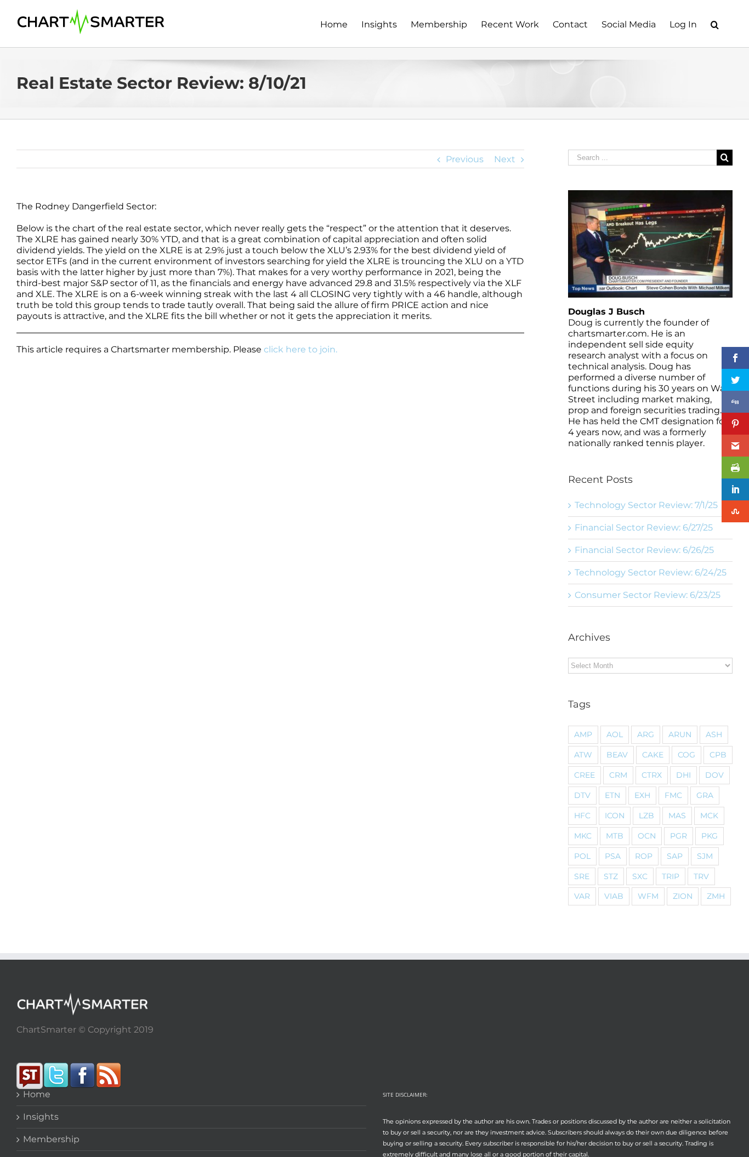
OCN (647, 836)
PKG (709, 836)
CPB (718, 755)
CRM (618, 775)
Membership (51, 1139)
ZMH (716, 896)
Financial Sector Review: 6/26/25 (644, 550)
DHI (683, 775)
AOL (614, 734)
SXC (640, 876)
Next (504, 159)
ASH (714, 734)
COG (686, 755)
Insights (41, 1117)
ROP (643, 856)
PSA (613, 856)
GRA (704, 795)
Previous (465, 159)
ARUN (679, 734)
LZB (646, 815)
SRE (581, 876)
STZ (611, 876)
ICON (615, 815)
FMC (673, 795)
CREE (584, 775)
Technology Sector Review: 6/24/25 (651, 572)
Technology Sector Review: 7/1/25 (646, 505)
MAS (677, 815)
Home (36, 1094)
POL (582, 856)
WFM (648, 896)
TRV (701, 876)
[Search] (715, 23)
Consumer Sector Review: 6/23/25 (647, 595)
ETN (612, 795)
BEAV (617, 755)
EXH (642, 795)
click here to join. (300, 349)
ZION (683, 896)
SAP (675, 856)
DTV (582, 795)
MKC (583, 836)
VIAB (613, 896)
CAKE (652, 755)
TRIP (670, 876)
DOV (714, 775)
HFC (582, 815)
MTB (614, 836)
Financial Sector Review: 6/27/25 (644, 527)
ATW (583, 755)
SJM (705, 856)
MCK (709, 815)
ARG (645, 734)
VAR (582, 896)
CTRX (652, 775)
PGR (678, 836)
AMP (583, 734)
